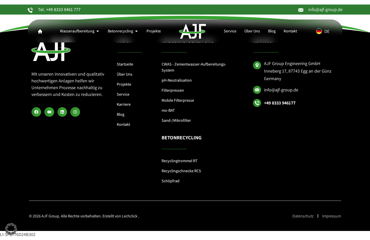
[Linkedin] (62, 112)
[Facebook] (36, 112)
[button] (11, 229)
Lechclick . (130, 216)
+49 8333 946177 (279, 103)
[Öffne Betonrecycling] (136, 31)
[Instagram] (75, 112)
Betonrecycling (182, 137)
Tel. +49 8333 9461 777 (59, 9)
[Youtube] (49, 112)
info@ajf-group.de (325, 9)
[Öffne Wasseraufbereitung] (98, 31)
